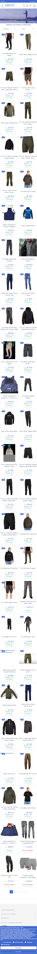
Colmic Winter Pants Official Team (28, 705)
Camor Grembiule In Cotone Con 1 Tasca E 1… (9, 842)
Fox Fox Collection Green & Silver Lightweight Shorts (9, 88)
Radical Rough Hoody (9, 705)
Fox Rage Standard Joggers (28, 397)
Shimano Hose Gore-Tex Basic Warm (28, 602)
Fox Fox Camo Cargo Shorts (28, 88)
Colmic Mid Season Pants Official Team (9, 294)
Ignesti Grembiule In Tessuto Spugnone (9, 225)
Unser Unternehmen (7, 910)
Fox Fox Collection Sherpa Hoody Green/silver (9, 808)
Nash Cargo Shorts (9, 773)
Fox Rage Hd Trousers (9, 636)
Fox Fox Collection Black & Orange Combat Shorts (9, 534)
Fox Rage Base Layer (28, 636)
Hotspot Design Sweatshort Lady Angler (28, 876)
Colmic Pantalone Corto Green (27, 671)
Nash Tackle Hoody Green (9, 123)
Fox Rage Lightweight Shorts (28, 362)
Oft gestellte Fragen (8, 914)
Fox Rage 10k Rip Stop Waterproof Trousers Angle (9, 328)
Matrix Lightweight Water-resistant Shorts (28, 739)
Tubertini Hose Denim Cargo (28, 294)
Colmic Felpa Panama (28, 225)
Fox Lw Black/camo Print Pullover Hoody (9, 465)
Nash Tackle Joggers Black (27, 431)
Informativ (4, 918)
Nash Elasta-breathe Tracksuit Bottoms (9, 671)
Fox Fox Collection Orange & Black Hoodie (9, 157)
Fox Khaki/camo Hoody (27, 191)
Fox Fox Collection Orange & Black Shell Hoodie (27, 328)
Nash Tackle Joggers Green (28, 54)
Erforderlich (7, 942)
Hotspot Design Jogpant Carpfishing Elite (28, 842)
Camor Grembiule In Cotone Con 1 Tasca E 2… (9, 397)
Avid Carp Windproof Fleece (28, 260)
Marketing (6, 944)
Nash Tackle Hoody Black (9, 431)
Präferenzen (19, 942)
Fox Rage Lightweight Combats (9, 260)
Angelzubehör (15, 10)
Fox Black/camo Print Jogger (9, 54)
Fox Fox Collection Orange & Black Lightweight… (9, 499)
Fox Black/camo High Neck (9, 568)
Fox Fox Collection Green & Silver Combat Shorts (28, 157)
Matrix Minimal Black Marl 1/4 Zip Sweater (9, 739)
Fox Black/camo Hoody (27, 808)
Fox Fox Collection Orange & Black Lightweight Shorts (28, 465)
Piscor (8, 10)
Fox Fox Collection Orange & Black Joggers (27, 499)
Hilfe (3, 1)
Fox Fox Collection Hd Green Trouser (9, 191)
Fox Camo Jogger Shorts (9, 602)
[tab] (18, 910)
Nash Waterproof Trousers (28, 773)
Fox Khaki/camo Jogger (27, 568)
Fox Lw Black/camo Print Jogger (9, 362)
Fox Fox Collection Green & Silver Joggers (28, 123)
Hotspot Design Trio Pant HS (9, 876)
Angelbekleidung (26, 10)
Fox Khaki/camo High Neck (28, 534)
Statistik (29, 942)
